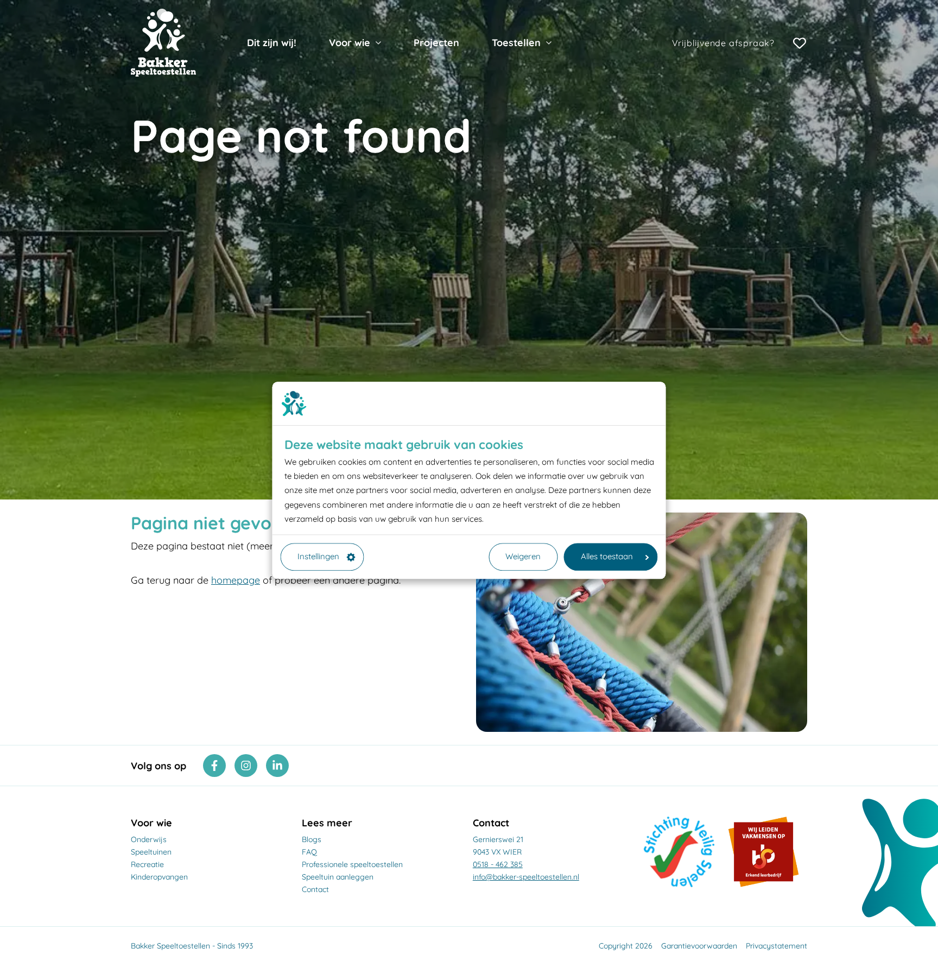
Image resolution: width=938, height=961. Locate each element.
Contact (315, 889)
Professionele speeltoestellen (352, 864)
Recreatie (147, 864)
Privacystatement (776, 946)
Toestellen (516, 42)
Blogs (311, 839)
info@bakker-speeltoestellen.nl (526, 877)
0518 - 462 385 (498, 864)
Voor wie (349, 42)
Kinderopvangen (159, 877)
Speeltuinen (151, 852)
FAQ (309, 852)
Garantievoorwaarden (699, 946)
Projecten (436, 42)
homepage (235, 580)
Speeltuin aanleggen (337, 877)
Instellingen (318, 557)
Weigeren (523, 557)
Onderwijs (149, 839)
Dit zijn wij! (271, 42)
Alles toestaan (607, 557)
